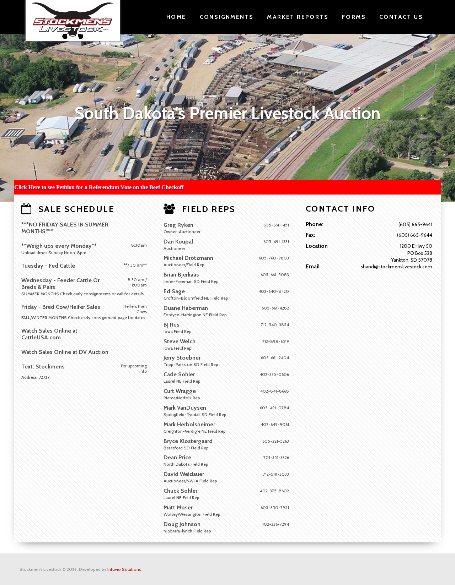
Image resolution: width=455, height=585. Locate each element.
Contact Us (401, 16)
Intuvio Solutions (124, 569)
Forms (354, 16)
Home (176, 16)
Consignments (227, 16)
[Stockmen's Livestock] (73, 20)
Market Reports (297, 16)
